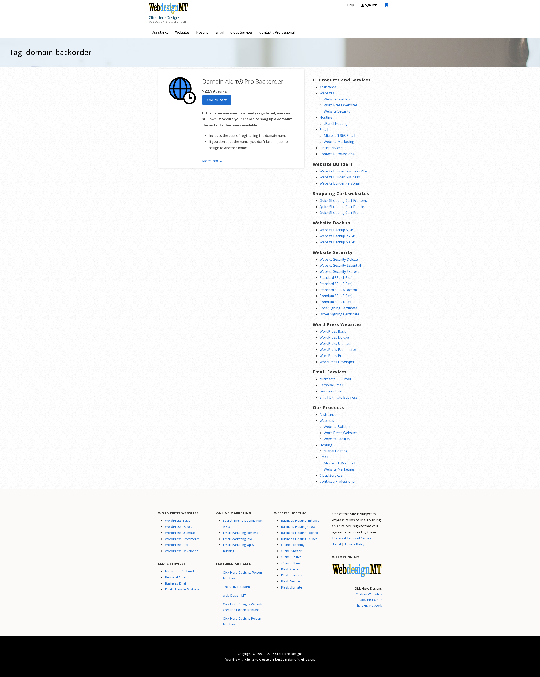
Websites (182, 32)
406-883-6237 (371, 600)
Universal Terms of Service (351, 538)
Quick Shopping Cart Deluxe (342, 206)
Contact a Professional (276, 32)
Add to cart (217, 100)
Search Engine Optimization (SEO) (243, 523)
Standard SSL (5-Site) (336, 283)
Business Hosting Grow (298, 526)
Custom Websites (369, 594)
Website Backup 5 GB (336, 230)
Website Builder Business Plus (343, 171)
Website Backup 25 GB (337, 236)
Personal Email (331, 385)
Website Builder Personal (340, 183)
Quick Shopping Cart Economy (343, 200)
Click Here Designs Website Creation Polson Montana (243, 607)
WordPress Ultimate (335, 343)
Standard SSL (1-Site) (336, 277)
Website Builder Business (340, 177)
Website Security (337, 111)
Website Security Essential (340, 265)
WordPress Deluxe (334, 337)
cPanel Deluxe (291, 557)
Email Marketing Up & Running (238, 548)
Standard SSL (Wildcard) (338, 290)
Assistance (160, 32)
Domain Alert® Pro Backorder (242, 81)
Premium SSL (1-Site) (336, 302)
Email (219, 32)
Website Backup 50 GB (337, 242)
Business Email (331, 391)
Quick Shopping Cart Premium (343, 212)
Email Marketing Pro (237, 539)
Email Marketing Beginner (241, 532)
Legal (337, 544)
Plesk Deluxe (290, 581)
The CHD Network (236, 587)
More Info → (212, 161)
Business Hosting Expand (299, 532)
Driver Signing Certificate (339, 314)
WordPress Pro (332, 355)
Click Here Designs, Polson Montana (242, 575)
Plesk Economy (292, 575)
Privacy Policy (354, 544)
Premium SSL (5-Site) (336, 295)
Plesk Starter (290, 569)
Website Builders (337, 99)
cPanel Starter (291, 551)
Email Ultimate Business (339, 397)
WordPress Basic (333, 331)
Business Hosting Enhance (300, 520)
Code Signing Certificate (338, 308)
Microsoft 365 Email (339, 135)
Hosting (202, 32)
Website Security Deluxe (339, 259)
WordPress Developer (337, 362)
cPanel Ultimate (292, 563)
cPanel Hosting (336, 123)
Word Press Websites (341, 105)
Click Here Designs (164, 17)
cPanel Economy (293, 545)
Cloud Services (241, 32)
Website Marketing (339, 141)
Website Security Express (339, 271)
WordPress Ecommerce (338, 349)
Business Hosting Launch (299, 539)
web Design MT (234, 595)
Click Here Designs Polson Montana (242, 621)
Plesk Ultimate (291, 587)
